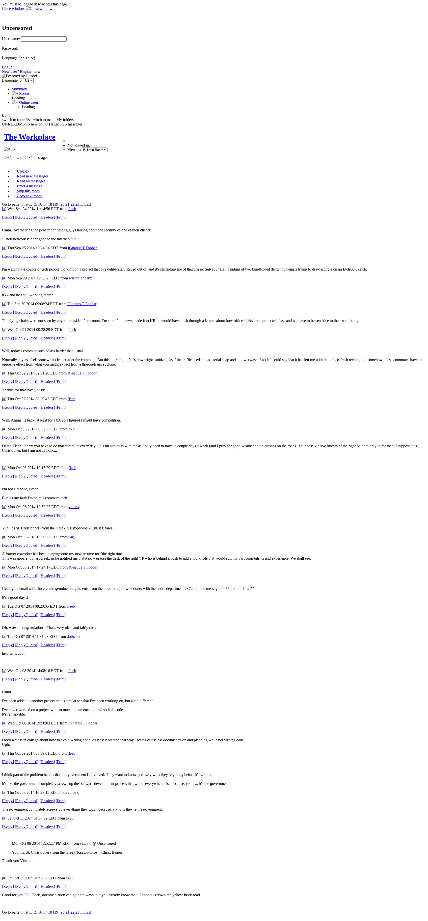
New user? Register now (21, 71)
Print (61, 217)
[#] (4, 209)
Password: (10, 48)
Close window (14, 8)
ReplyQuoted (26, 217)
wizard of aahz (80, 278)
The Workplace (29, 136)
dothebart (74, 636)
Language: (10, 58)
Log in (7, 67)
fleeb (72, 209)
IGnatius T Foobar (82, 248)
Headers (47, 217)
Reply (8, 217)
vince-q (74, 507)
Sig (71, 537)
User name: (11, 39)
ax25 (72, 429)
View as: (74, 150)
